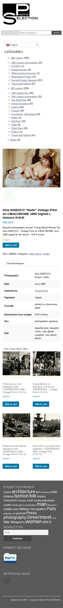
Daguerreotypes (19, 69)
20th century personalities (24, 96)
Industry (21, 500)
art (38, 492)
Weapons (17, 522)
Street (33, 517)
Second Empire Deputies (24, 80)
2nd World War (18, 100)
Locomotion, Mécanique (23, 114)
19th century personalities (24, 62)
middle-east (11, 509)
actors (7, 492)
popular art (10, 513)
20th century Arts (20, 93)
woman (34, 521)
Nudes (14, 117)
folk (32, 495)
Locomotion (29, 505)
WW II (46, 522)
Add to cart (11, 245)
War (7, 522)
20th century (16, 88)
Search (56, 33)
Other (14, 124)
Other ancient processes (23, 73)
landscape (17, 505)
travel (45, 517)
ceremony (45, 492)
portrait (21, 513)
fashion (21, 495)
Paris (51, 508)
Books (13, 140)
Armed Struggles (19, 103)
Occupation (38, 509)
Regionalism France (21, 76)
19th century (16, 58)
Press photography (20, 515)
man (42, 504)
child (53, 492)
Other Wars (17, 128)
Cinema (15, 107)
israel (30, 500)
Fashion (15, 110)
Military (24, 509)
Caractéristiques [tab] (15, 263)
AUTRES (16, 66)
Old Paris (16, 121)
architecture (23, 491)
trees (54, 518)
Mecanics (52, 505)
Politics (15, 131)
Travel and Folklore (21, 83)
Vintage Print (41, 290)
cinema (9, 496)
